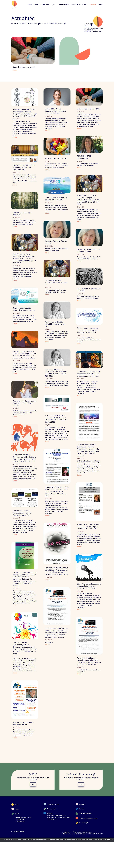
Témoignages (21, 821)
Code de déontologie (85, 813)
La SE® (17, 814)
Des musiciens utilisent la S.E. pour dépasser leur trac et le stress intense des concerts (89, 374)
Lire (32, 784)
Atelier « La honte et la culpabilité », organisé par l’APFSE (55, 324)
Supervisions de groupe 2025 (56, 158)
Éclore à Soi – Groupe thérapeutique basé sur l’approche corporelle (22, 513)
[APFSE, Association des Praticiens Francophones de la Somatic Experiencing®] (93, 31)
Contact (100, 4)
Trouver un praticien (63, 4)
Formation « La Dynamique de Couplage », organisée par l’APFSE (24, 403)
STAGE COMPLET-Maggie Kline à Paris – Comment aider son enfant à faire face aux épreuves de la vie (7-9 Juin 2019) (56, 491)
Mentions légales (84, 823)
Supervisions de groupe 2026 (24, 67)
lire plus (15, 70)
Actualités (93, 4)
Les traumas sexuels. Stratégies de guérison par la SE (56, 282)
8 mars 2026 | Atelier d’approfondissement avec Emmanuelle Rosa (55, 111)
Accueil (30, 4)
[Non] (112, 840)
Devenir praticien (75, 4)
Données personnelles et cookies (88, 818)
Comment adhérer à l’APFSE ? (56, 815)
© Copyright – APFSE (17, 831)
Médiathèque (20, 819)
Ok (108, 839)
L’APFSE (36, 4)
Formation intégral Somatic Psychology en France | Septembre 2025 (23, 167)
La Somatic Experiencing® (47, 4)
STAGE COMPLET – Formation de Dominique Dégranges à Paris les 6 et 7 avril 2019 (88, 526)
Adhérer (84, 4)
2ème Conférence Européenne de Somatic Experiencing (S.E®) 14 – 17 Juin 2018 (89, 586)
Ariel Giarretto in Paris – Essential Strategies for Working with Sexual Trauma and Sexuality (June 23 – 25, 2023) (88, 199)
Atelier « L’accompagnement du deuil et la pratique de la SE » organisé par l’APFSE (88, 330)
